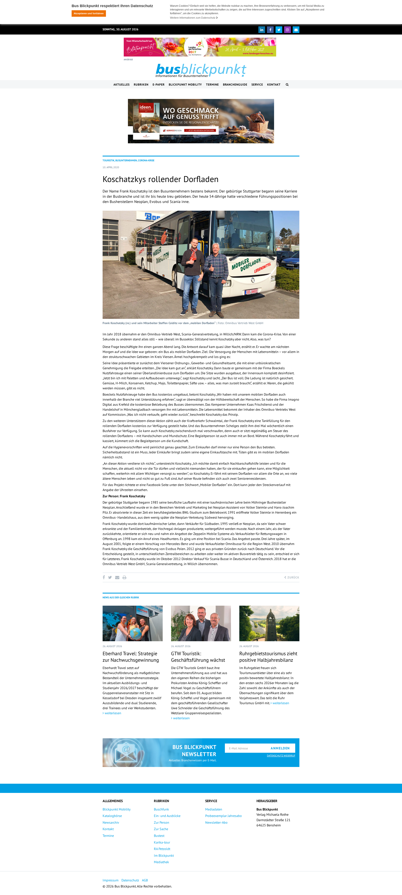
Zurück (292, 577)
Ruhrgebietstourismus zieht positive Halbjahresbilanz (268, 656)
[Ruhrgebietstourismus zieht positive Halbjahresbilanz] (269, 623)
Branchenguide (235, 84)
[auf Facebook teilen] (104, 577)
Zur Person (161, 822)
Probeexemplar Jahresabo (223, 816)
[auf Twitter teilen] (109, 577)
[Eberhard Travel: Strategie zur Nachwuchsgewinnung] (133, 623)
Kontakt (274, 84)
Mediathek (161, 862)
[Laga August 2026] (200, 47)
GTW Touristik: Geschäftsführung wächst (198, 656)
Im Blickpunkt (164, 855)
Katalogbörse (112, 816)
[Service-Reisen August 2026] (201, 121)
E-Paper (159, 84)
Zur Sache (161, 829)
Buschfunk (161, 809)
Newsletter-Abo (216, 822)
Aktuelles (121, 84)
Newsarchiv (111, 822)
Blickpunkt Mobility (185, 84)
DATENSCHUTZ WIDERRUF (281, 755)
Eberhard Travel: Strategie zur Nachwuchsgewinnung (131, 656)
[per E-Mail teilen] (117, 577)
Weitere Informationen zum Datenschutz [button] (193, 17)
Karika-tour (162, 842)
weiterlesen (112, 713)
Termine (212, 84)
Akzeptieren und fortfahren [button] (89, 13)
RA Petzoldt (162, 849)
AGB (145, 880)
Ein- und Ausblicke (167, 816)
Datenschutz (130, 880)
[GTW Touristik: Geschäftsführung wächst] (201, 623)
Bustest (159, 835)
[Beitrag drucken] (124, 577)
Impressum (111, 880)
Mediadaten (213, 809)
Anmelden (280, 748)
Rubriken (141, 84)
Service (257, 84)
